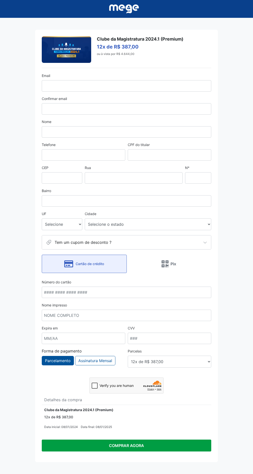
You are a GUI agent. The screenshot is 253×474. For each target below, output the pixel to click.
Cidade (90, 214)
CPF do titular (139, 145)
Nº (187, 168)
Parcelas (135, 351)
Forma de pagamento (62, 351)
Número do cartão (56, 282)
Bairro (46, 191)
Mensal (95, 360)
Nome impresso (54, 305)
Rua (88, 168)
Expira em (50, 328)
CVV (131, 328)
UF (44, 214)
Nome (46, 122)
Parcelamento (58, 360)
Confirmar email (54, 99)
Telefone (49, 145)
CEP (45, 168)
